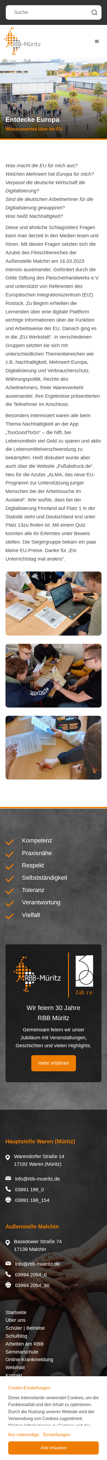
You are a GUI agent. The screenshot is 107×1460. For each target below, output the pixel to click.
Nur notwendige (23, 1434)
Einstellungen (56, 1434)
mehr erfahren (53, 1063)
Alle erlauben (54, 1447)
